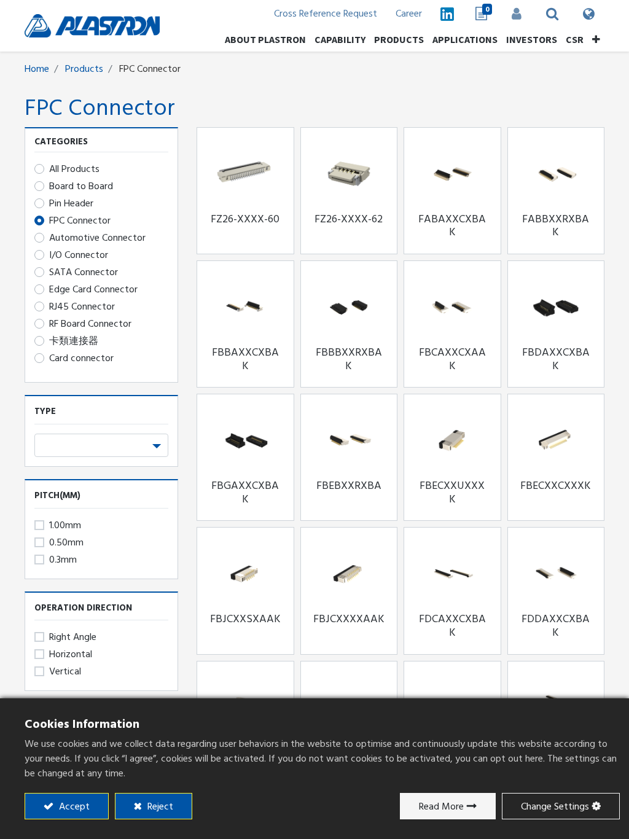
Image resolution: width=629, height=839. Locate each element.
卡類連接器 (73, 341)
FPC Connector (80, 220)
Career (409, 13)
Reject (159, 806)
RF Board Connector (90, 323)
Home (37, 69)
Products (84, 69)
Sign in (516, 13)
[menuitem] (531, 39)
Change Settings (555, 806)
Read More (441, 806)
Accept (73, 806)
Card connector (81, 358)
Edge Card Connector (93, 289)
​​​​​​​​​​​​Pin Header (71, 203)
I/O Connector (78, 255)
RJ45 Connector (82, 306)
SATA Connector (83, 272)
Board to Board (81, 186)
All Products (74, 169)
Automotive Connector (97, 237)
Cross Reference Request (325, 13)
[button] (596, 39)
